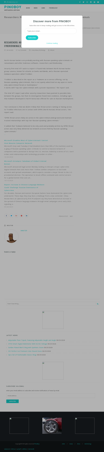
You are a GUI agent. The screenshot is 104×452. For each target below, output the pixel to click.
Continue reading (52, 43)
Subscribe (32, 38)
